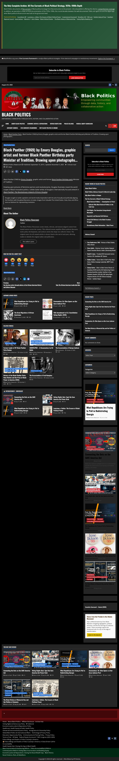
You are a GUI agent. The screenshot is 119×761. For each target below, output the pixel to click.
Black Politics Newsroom (13, 165)
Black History (90, 574)
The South (100, 519)
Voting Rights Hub (56, 124)
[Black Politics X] (113, 85)
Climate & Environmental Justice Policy (15, 730)
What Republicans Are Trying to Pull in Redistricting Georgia (8, 303)
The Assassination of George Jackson (67, 348)
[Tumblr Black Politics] (116, 85)
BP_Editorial (30, 724)
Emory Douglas (26, 179)
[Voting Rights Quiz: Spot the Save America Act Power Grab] (100, 484)
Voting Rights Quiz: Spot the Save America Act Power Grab (47, 399)
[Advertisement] (59, 33)
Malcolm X (27, 19)
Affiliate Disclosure (28, 722)
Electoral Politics (91, 447)
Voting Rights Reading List (84, 19)
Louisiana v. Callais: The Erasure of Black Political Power (44, 17)
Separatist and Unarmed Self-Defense (97, 216)
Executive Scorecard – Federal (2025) (95, 607)
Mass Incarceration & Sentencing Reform (16, 748)
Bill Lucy (89, 17)
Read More (7, 208)
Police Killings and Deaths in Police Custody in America (20, 739)
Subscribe (100, 174)
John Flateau (35, 19)
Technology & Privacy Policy (41, 733)
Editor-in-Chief (8, 675)
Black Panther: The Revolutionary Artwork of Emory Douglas (25, 192)
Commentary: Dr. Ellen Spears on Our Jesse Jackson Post (47, 303)
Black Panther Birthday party (62, 179)
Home (7, 124)
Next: (68, 284)
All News (15, 737)
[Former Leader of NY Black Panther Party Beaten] (15, 337)
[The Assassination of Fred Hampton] (42, 365)
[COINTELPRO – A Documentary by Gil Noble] (42, 337)
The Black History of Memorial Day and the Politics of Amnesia (15, 701)
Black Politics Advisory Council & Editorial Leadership (100, 192)
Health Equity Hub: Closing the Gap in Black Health (19, 746)
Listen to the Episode (94, 635)
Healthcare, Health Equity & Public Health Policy (18, 728)
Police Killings (69, 124)
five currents (26, 9)
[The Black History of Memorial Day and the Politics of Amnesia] (100, 571)
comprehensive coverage (106, 9)
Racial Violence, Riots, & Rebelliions (14, 755)
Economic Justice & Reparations (37, 124)
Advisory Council (12, 128)
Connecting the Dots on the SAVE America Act (8, 399)
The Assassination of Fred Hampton (41, 375)
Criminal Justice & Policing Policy (33, 735)
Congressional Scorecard (69, 17)
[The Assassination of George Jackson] (68, 337)
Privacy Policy (49, 735)
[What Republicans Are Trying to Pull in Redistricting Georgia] (100, 514)
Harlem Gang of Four (100, 17)
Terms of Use (7, 737)
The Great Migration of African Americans (8, 315)
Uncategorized (90, 402)
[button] (3, 126)
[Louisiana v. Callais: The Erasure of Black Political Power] (45, 688)
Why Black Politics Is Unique (48, 128)
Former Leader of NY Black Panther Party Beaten (14, 349)
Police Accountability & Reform (41, 748)
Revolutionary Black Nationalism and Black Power (44, 343)
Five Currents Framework (29, 128)
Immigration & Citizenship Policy (39, 730)
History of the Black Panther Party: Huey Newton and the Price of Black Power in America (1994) (14, 377)
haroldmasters (60, 350)
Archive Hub (39, 722)
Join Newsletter (77, 78)
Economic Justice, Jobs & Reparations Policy (17, 726)
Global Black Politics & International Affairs (17, 733)
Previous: (22, 285)
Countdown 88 (21, 17)
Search (87, 145)
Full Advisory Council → (92, 288)
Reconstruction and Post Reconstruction (97, 577)
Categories (89, 369)
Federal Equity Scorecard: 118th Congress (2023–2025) (37, 737)
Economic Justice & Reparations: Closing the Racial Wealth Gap (23, 753)
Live (115, 126)
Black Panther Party (15, 134)
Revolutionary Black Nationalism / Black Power (100, 225)
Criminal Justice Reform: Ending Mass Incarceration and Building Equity (26, 751)
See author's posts (28, 241)
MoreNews (67, 759)
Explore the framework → (106, 58)
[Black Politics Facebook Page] (110, 85)
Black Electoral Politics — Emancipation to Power (101, 202)
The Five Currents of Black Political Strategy (97, 199)
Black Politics (16, 114)
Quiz (99, 489)
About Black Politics (18, 124)
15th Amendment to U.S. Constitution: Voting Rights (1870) (47, 315)
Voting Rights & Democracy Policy (95, 449)
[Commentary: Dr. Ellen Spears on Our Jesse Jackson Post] (100, 394)
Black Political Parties (46, 19)
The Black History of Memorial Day (65, 19)
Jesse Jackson (19, 19)
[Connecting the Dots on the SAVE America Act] (100, 441)
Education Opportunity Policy (12, 735)
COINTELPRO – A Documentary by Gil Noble (41, 349)
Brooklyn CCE (82, 17)
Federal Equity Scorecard (84, 124)
